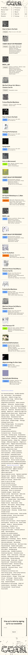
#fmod (12, 458)
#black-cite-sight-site (21, 411)
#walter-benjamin (10, 581)
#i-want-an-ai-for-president (15, 184)
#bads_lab (4, 409)
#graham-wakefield (21, 474)
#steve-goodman (6, 565)
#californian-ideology (13, 277)
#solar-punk (14, 560)
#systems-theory (13, 567)
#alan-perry (4, 397)
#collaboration (13, 256)
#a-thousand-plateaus (18, 330)
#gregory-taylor (5, 476)
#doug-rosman (19, 445)
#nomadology (5, 526)
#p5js (2, 531)
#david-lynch (22, 438)
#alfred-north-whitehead (8, 400)
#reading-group (13, 549)
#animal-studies (19, 404)
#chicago (19, 104)
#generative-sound (6, 468)
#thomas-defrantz (6, 576)
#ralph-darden (13, 547)
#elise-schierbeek (17, 450)
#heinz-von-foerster (6, 479)
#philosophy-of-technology (8, 538)
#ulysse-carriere (18, 578)
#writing (20, 585)
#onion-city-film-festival (14, 273)
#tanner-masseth (6, 569)
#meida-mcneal (5, 511)
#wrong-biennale (5, 587)
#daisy (9, 293)
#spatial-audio (18, 380)
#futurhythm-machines (7, 461)
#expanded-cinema (13, 90)
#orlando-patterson (19, 529)
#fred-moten (18, 458)
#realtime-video (5, 551)
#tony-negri (21, 576)
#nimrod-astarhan (18, 524)
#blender (12, 415)
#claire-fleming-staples (7, 424)
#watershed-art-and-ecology (16, 70)
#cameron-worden (19, 418)
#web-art (21, 583)
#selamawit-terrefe (13, 556)
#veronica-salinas (18, 579)
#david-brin (14, 438)
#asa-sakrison (21, 348)
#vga (2, 581)
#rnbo (8, 554)
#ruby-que (22, 554)
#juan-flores (18, 495)
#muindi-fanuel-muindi (13, 344)
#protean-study (22, 544)
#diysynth (12, 199)
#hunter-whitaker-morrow (8, 483)
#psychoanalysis (5, 545)
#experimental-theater (13, 183)
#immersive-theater (12, 181)
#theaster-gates (16, 574)
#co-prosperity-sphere (7, 425)
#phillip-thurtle (12, 350)
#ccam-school (5, 420)
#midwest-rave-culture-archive (9, 513)
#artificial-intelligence (14, 180)
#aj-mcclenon (7, 395)
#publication (15, 293)
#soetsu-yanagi (5, 560)
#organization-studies (7, 529)
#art (12, 406)
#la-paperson (16, 501)
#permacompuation (6, 535)
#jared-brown (14, 493)
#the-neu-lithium (12, 276)
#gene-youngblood (18, 467)
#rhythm (3, 554)
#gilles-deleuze (5, 470)
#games (3, 465)
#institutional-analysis (15, 50)
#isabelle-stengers (6, 492)
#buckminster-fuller (16, 416)
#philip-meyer (5, 536)
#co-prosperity (11, 120)
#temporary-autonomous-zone (9, 570)
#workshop (14, 164)
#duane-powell (19, 447)
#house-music (12, 105)
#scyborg (3, 556)
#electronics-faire (20, 201)
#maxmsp (12, 163)
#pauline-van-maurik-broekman (9, 533)
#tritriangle (9, 578)
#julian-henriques (5, 497)
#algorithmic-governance (15, 47)
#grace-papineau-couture (8, 474)
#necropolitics (5, 522)
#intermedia (22, 277)
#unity (3, 579)
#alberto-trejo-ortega (7, 399)
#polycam (18, 540)
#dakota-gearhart (21, 350)
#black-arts (10, 411)
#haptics (13, 477)
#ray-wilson (12, 201)
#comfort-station (6, 429)
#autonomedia (22, 408)
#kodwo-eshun (12, 499)
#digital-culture (5, 443)
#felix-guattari (5, 458)
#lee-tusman (11, 349)
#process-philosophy (6, 542)
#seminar (10, 331)
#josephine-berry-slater (7, 495)
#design (3, 442)
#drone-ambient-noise (7, 447)
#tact (20, 567)
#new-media (22, 522)
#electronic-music (19, 199)
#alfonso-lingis (18, 399)
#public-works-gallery (13, 274)
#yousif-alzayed (15, 587)
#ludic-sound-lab (5, 508)
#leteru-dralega (5, 506)
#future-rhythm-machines (15, 69)
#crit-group (4, 434)
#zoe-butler (4, 588)
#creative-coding (16, 433)
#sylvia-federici (16, 565)
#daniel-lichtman (12, 347)
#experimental (20, 275)
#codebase (12, 380)
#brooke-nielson (5, 416)
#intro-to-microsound (13, 165)
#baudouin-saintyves (20, 409)
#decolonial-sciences (14, 67)
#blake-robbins (5, 415)
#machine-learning (13, 48)
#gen (9, 163)
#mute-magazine (21, 520)
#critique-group (13, 434)
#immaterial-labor (6, 486)
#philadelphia (21, 203)
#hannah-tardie (5, 477)
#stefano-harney (18, 563)
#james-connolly (5, 493)
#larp (22, 180)
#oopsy (18, 528)
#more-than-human (18, 515)
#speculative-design (13, 241)
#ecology (3, 449)
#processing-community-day (9, 544)
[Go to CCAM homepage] (14, 3)
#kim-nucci (16, 381)
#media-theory (22, 510)
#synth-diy (4, 567)
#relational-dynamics (14, 51)
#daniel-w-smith (5, 438)
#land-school (12, 73)
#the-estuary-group (14, 204)
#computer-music (19, 163)
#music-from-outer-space (16, 202)
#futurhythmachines (20, 461)
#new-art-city (14, 522)
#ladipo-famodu (5, 502)
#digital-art (22, 442)
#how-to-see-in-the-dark (15, 31)
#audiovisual (13, 408)
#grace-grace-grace (6, 472)
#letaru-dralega (20, 504)
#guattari (13, 476)
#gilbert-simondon (18, 468)
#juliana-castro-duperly (17, 497)
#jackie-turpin (16, 492)
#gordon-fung (11, 364)
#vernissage (9, 579)
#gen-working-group (6, 467)
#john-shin (22, 493)
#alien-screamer (13, 203)
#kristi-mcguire (21, 499)
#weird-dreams (5, 585)
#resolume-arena (18, 553)
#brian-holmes (20, 415)
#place (19, 538)
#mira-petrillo (23, 513)
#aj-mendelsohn (17, 395)
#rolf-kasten (14, 554)
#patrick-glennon (10, 531)
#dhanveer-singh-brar (12, 442)
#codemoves (4, 427)
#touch (3, 578)
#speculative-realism (7, 563)
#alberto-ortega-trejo (15, 397)
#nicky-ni (9, 524)
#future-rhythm (12, 104)
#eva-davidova (5, 454)
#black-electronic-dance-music (9, 413)
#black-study (22, 66)
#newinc (16, 349)
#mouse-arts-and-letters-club (9, 517)
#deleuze (22, 327)
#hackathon (17, 254)
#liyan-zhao (14, 506)
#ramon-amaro (22, 547)
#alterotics (11, 404)
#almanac (4, 404)
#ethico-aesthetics (14, 66)
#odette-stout (14, 526)
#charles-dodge (14, 420)
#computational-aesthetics (8, 431)
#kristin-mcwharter (12, 348)
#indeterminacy (5, 488)
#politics (10, 330)
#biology (3, 411)
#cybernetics (21, 434)
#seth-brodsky (5, 558)
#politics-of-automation (15, 49)
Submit (14, 632)
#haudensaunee (21, 477)
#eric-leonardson (12, 366)
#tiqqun (15, 576)
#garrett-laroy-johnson (14, 327)
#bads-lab (11, 409)
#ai (2, 395)
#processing (17, 542)
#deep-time (17, 440)
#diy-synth (4, 445)
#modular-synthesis (6, 515)
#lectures (3, 504)
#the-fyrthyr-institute (15, 71)
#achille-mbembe (19, 393)
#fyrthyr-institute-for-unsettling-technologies (13, 463)
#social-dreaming (13, 53)
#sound (9, 164)
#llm (19, 506)
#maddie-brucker (5, 510)
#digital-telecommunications (18, 443)
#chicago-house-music (13, 292)
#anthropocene (5, 406)
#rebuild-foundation (14, 72)
